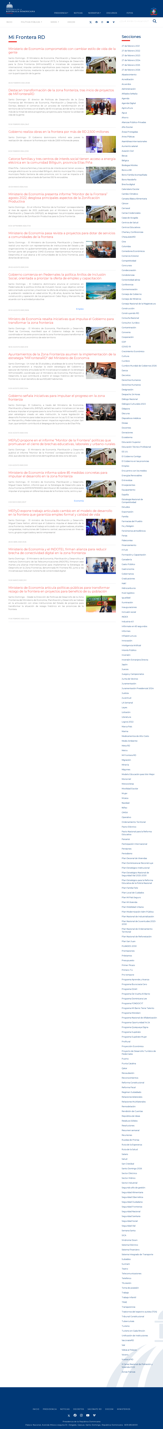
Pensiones (126, 849)
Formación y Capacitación (134, 555)
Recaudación (128, 1073)
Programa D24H (129, 989)
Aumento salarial (130, 146)
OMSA (125, 812)
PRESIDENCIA (60, 13)
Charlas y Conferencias (132, 232)
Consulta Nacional (130, 318)
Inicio (9, 22)
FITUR (125, 550)
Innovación (127, 641)
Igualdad (126, 598)
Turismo (126, 1326)
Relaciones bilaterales (132, 1097)
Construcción (128, 308)
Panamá (126, 839)
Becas (124, 156)
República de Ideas (131, 1116)
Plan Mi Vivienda (129, 902)
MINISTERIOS (123, 1409)
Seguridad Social (130, 1221)
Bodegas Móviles (130, 165)
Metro (125, 750)
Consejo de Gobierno (132, 294)
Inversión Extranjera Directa (135, 660)
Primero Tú (127, 970)
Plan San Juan (128, 941)
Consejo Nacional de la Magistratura (139, 304)
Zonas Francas (128, 1372)
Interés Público (129, 650)
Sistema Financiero (130, 1250)
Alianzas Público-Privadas (134, 122)
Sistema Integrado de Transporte (137, 1254)
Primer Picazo (128, 965)
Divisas (125, 423)
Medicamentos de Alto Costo (135, 736)
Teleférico (126, 1278)
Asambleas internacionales (134, 141)
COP (124, 342)
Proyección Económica (132, 1046)
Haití (124, 583)
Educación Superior (131, 442)
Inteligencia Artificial (131, 645)
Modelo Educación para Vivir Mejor (138, 774)
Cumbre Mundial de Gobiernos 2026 (139, 366)
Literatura (126, 717)
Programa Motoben (131, 1013)
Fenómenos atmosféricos (134, 531)
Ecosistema (127, 437)
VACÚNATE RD (95, 1409)
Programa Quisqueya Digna (135, 1027)
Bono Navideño (129, 180)
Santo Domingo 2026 (132, 1168)
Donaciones (127, 432)
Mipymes (126, 769)
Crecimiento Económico (133, 351)
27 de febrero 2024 (131, 60)
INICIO (36, 1409)
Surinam (126, 1264)
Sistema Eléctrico (130, 1245)
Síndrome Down (129, 1240)
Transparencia (128, 1307)
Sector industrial (129, 1183)
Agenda (125, 98)
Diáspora (126, 409)
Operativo (126, 817)
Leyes (124, 707)
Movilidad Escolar (130, 789)
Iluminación (127, 602)
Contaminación (129, 327)
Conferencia (127, 285)
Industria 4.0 (128, 621)
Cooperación (128, 337)
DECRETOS (78, 1409)
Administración (129, 89)
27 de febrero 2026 (131, 70)
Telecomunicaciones (131, 1273)
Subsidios (126, 1259)
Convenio (126, 332)
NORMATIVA (93, 13)
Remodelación (129, 1106)
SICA (124, 1235)
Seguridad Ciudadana (132, 1202)
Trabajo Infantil (129, 1297)
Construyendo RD (130, 313)
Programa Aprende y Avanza (135, 979)
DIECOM (71, 22)
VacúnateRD (128, 1340)
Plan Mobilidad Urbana (133, 907)
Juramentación (129, 684)
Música (125, 798)
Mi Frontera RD (129, 755)
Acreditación (128, 79)
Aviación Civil (128, 151)
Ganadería (127, 559)
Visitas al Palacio (129, 1350)
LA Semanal (127, 703)
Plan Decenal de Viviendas (134, 858)
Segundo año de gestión (133, 1188)
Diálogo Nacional (130, 399)
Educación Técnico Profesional (136, 447)
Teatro (125, 1269)
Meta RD (126, 746)
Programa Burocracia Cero (134, 984)
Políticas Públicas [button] (31, 22)
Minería (125, 765)
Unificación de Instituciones (135, 1335)
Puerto (125, 1059)
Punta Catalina (129, 1063)
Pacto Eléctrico (129, 827)
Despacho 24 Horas (131, 394)
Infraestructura (129, 636)
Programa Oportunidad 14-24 (136, 1022)
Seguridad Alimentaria (132, 1192)
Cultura (125, 356)
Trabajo (125, 1293)
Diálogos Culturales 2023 (134, 404)
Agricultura (127, 108)
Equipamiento (128, 490)
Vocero (125, 1355)
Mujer (124, 793)
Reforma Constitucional (133, 1083)
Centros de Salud (130, 222)
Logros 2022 (128, 722)
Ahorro (125, 117)
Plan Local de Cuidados (133, 893)
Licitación (126, 712)
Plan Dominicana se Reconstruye (137, 863)
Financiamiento (129, 545)
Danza (125, 370)
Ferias (124, 536)
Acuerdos (126, 84)
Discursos (111, 13)
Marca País (127, 726)
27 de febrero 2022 (131, 51)
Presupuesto (128, 960)
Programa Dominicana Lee (134, 999)
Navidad (125, 803)
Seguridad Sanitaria (131, 1216)
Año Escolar (127, 127)
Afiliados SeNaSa (129, 94)
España (125, 495)
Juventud (126, 698)
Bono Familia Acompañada (134, 175)
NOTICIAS (78, 13)
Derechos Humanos (131, 380)
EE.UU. (125, 452)
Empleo (80, 309)
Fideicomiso (127, 540)
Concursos (127, 265)
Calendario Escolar (130, 189)
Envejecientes (128, 485)
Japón (125, 664)
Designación (127, 390)
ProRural (126, 1041)
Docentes (126, 428)
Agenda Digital (129, 103)
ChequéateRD (129, 237)
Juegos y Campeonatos (133, 674)
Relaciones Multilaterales (134, 1102)
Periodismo (127, 853)
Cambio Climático (130, 194)
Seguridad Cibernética (132, 1197)
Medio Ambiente (129, 741)
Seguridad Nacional (131, 1211)
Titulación (126, 1283)
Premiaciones (128, 951)
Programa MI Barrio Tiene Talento (138, 1008)
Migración (126, 760)
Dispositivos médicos (131, 418)
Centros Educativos (131, 227)
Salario (125, 1154)
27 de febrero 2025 (131, 65)
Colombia (126, 246)
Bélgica (125, 160)
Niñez (124, 808)
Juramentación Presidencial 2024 (138, 688)
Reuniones (127, 1135)
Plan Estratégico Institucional (136, 868)
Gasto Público (128, 564)
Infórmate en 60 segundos (134, 626)
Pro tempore (128, 975)
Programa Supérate (131, 1032)
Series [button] (54, 22)
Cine (124, 242)
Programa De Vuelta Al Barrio (136, 994)
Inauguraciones (129, 607)
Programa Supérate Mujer (134, 1037)
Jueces (125, 669)
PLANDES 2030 (129, 946)
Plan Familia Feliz (130, 888)
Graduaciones (128, 579)
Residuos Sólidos (129, 1121)
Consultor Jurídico (130, 323)
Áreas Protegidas (130, 132)
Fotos (130, 13)
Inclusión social (129, 612)
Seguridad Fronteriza (132, 1207)
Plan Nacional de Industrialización (138, 916)
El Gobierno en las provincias (135, 461)
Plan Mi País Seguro (131, 897)
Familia (125, 516)
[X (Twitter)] (90, 22)
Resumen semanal (130, 1130)
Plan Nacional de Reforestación (137, 936)
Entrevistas (127, 480)
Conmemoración (129, 289)
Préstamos (127, 956)
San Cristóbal (128, 1164)
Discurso (126, 413)
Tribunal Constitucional (133, 1316)
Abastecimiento (129, 75)
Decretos (126, 375)
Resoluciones (128, 1125)
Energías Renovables (132, 475)
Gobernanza (128, 574)
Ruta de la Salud (130, 1149)
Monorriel (126, 779)
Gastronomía (128, 569)
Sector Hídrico (128, 1178)
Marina (125, 731)
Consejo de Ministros (131, 299)
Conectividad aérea (131, 280)
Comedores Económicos (133, 251)
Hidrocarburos (129, 588)
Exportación (127, 512)
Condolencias (128, 275)
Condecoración (129, 270)
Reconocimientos (130, 1078)
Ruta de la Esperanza (132, 1145)
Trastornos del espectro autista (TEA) (139, 1312)
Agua (124, 113)
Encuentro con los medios (134, 471)
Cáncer (125, 203)
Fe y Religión (128, 526)
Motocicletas (128, 784)
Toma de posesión (130, 1288)
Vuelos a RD (127, 1359)
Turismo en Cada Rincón (133, 1331)
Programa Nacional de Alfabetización (139, 1018)
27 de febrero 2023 (131, 55)
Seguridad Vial (129, 1226)
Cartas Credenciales (131, 213)
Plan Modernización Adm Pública (137, 912)
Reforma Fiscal (129, 1087)
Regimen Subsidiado (131, 1092)
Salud (124, 1159)
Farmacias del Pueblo (132, 521)
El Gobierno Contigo (131, 456)
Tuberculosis (128, 1321)
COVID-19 (126, 347)
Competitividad (129, 261)
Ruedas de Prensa (130, 1140)
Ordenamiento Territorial (134, 822)
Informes (126, 631)
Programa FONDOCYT (132, 1003)
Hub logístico (128, 593)
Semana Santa (128, 1230)
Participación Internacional (134, 844)
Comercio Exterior (130, 256)
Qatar (124, 1068)
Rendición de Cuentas (132, 1111)
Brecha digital (128, 184)
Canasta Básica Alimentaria (134, 199)
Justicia (125, 693)
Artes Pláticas (128, 137)
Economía (79, 501)
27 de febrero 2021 (131, 46)
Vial (123, 1345)
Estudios (126, 507)
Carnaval (126, 208)
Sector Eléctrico (129, 1173)
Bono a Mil (127, 170)
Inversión (126, 655)
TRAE (124, 1302)
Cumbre (126, 361)
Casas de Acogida (130, 218)
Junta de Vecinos (130, 679)
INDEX (125, 617)
